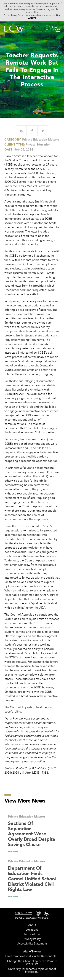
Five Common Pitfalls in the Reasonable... (32, 956)
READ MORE (13, 852)
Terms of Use (32, 934)
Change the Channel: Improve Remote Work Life (32, 962)
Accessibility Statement (32, 943)
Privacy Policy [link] (17, 15)
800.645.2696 (23, 913)
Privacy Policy (32, 939)
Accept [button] (32, 18)
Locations (32, 929)
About (32, 925)
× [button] (61, 2)
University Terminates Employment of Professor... (32, 970)
